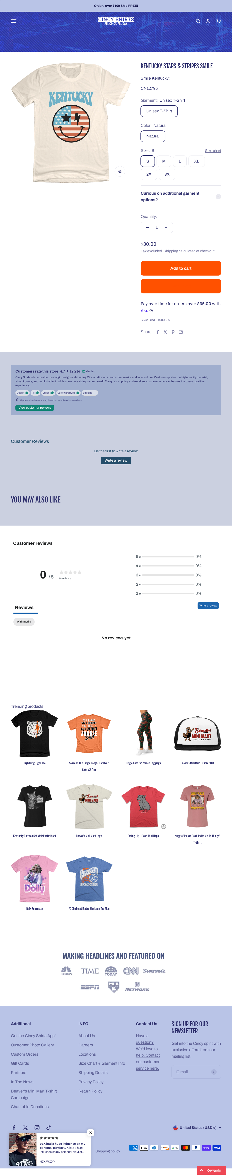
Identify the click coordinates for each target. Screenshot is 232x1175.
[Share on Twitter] (165, 332)
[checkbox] (24, 622)
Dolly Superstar (34, 908)
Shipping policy (107, 1151)
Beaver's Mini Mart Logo (89, 835)
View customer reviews (35, 407)
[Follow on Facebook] (14, 1128)
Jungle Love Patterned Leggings (143, 763)
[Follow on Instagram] (37, 1128)
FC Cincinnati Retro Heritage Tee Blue (88, 908)
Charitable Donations (30, 1106)
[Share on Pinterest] (173, 332)
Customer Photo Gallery (32, 1045)
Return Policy (90, 1091)
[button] (90, 1132)
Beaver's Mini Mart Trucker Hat (197, 763)
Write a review (116, 460)
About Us (86, 1035)
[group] (116, 973)
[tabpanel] (116, 653)
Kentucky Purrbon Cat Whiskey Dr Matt (34, 835)
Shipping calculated (180, 251)
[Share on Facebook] (158, 332)
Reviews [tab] (25, 607)
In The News (22, 1082)
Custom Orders (24, 1054)
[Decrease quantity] (147, 227)
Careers (85, 1045)
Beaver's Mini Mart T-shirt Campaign (34, 1094)
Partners (18, 1072)
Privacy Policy (91, 1082)
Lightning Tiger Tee (34, 763)
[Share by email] (181, 332)
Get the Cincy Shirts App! (33, 1035)
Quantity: (149, 216)
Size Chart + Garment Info (101, 1063)
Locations (87, 1054)
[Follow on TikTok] (49, 1128)
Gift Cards (20, 1063)
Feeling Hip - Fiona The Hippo (143, 835)
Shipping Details (93, 1072)
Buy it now (181, 286)
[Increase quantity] (166, 227)
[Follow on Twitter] (25, 1128)
